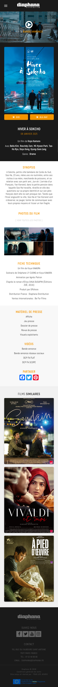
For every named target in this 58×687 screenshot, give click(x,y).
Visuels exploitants (29, 334)
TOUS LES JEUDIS (40, 674)
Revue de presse (29, 330)
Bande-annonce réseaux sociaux (29, 353)
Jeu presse (29, 321)
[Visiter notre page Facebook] (19, 634)
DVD (18, 117)
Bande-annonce (29, 348)
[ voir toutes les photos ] (29, 220)
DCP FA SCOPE (29, 362)
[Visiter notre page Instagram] (38, 634)
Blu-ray (44, 117)
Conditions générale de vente (29, 672)
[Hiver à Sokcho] (16, 234)
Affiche (29, 316)
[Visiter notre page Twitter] (26, 634)
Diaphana (29, 617)
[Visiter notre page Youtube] (32, 634)
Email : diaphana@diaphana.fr (29, 660)
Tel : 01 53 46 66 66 (29, 656)
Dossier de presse (29, 325)
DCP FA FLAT (29, 357)
